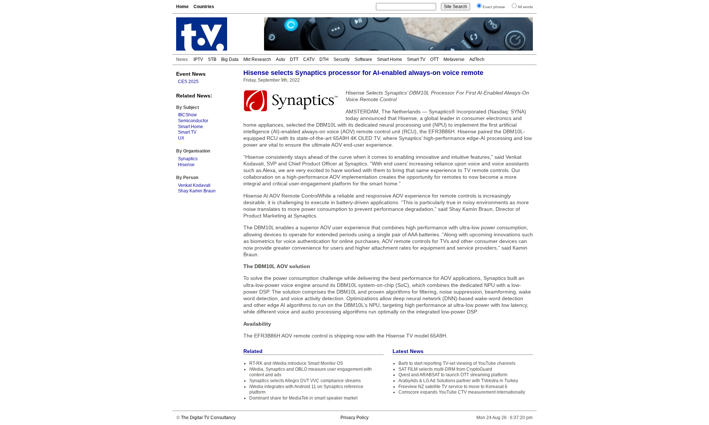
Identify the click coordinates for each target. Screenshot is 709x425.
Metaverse (454, 59)
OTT (434, 59)
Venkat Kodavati (194, 185)
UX (181, 138)
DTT (294, 59)
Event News (191, 74)
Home (182, 6)
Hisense (186, 164)
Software (363, 59)
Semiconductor (193, 120)
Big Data (230, 59)
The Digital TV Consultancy (208, 417)
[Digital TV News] (215, 34)
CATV (309, 59)
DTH (324, 59)
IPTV (198, 59)
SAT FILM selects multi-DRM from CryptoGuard (445, 369)
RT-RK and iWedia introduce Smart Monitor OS (296, 363)
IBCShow (187, 114)
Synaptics (188, 158)
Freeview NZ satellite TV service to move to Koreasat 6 (452, 386)
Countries (203, 6)
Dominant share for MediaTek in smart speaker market (303, 398)
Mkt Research (257, 59)
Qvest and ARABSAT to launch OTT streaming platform (452, 374)
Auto (280, 59)
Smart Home (389, 59)
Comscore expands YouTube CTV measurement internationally (461, 392)
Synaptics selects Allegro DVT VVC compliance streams (305, 380)
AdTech (476, 59)
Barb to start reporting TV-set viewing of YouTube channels (457, 363)
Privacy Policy (354, 417)
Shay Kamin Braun (197, 190)
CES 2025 (188, 81)
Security (341, 59)
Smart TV (416, 59)
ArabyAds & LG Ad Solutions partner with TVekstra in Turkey (458, 380)
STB (212, 59)
